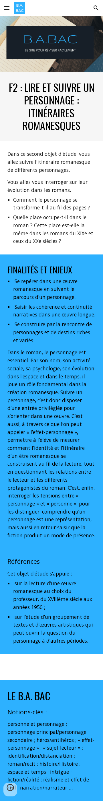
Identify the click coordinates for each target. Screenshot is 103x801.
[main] (51, 106)
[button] (7, 8)
